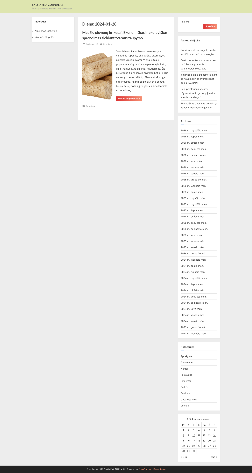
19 (204, 440)
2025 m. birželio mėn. (193, 216)
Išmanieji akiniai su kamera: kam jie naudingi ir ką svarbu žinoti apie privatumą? (199, 78)
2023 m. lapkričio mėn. (193, 333)
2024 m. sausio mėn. (192, 321)
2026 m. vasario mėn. (193, 167)
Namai (184, 368)
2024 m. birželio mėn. (193, 290)
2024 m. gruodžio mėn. (194, 253)
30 (188, 451)
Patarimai (90, 106)
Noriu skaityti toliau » (130, 99)
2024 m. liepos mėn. (192, 284)
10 (193, 435)
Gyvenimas (187, 362)
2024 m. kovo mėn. (192, 308)
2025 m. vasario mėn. (193, 241)
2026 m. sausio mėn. (192, 173)
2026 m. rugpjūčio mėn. (194, 130)
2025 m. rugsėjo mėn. (193, 198)
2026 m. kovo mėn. (192, 161)
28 (214, 445)
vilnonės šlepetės (44, 37)
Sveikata (185, 393)
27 (209, 445)
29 (183, 451)
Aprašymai (186, 356)
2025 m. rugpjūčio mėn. (194, 204)
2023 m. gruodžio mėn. (194, 327)
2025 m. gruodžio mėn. (194, 179)
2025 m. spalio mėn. (192, 192)
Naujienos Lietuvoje (46, 30)
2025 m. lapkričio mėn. (193, 185)
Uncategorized (189, 399)
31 (193, 451)
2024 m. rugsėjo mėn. (193, 271)
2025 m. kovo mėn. (192, 235)
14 (214, 435)
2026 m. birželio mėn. (193, 142)
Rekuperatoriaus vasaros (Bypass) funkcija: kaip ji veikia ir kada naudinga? (198, 93)
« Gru (184, 456)
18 (199, 440)
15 (183, 440)
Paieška (185, 21)
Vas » (214, 456)
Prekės (184, 387)
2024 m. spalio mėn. (192, 265)
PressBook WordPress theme (152, 469)
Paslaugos (186, 374)
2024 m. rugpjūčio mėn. (194, 278)
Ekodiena (107, 44)
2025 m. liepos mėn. (192, 210)
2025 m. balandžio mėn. (194, 228)
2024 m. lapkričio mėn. (193, 259)
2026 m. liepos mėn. (192, 136)
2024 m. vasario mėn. (193, 315)
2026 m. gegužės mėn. (194, 149)
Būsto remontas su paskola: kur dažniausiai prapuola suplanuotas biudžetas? (199, 64)
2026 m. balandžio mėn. (194, 155)
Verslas (185, 405)
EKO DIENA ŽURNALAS (47, 4)
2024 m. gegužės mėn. (194, 296)
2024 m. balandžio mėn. (194, 302)
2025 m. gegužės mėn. (194, 222)
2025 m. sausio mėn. (192, 247)
